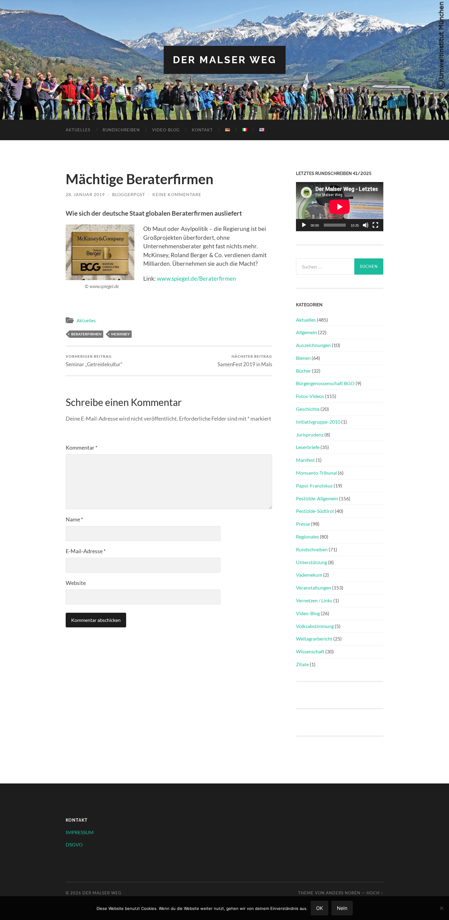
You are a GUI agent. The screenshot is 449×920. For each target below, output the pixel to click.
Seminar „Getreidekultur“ (94, 360)
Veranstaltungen (313, 587)
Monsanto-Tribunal (316, 473)
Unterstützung (311, 562)
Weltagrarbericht (314, 638)
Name (74, 519)
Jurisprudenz (309, 434)
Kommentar (81, 447)
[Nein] (441, 908)
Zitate (302, 664)
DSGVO (74, 844)
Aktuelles (78, 129)
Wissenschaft (310, 651)
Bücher (303, 371)
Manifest (305, 460)
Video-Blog (166, 129)
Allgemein (306, 332)
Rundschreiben (121, 129)
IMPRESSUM (80, 832)
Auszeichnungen (313, 345)
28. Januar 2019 (85, 194)
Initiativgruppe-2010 (318, 422)
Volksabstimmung (315, 626)
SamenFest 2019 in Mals (244, 360)
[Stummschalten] (366, 225)
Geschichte (307, 409)
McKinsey (120, 334)
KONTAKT (202, 129)
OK (319, 908)
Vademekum (309, 575)
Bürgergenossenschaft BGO (325, 383)
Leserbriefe (307, 447)
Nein (342, 908)
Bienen (303, 358)
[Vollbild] (375, 225)
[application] (339, 206)
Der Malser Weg (224, 59)
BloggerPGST (128, 194)
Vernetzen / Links (314, 600)
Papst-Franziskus (314, 485)
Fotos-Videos (310, 396)
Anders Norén (343, 892)
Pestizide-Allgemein (317, 498)
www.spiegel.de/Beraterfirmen (196, 278)
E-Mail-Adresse (86, 551)
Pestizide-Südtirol (315, 511)
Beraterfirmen (86, 334)
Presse (303, 524)
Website (76, 582)
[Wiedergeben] (304, 225)
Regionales (307, 536)
